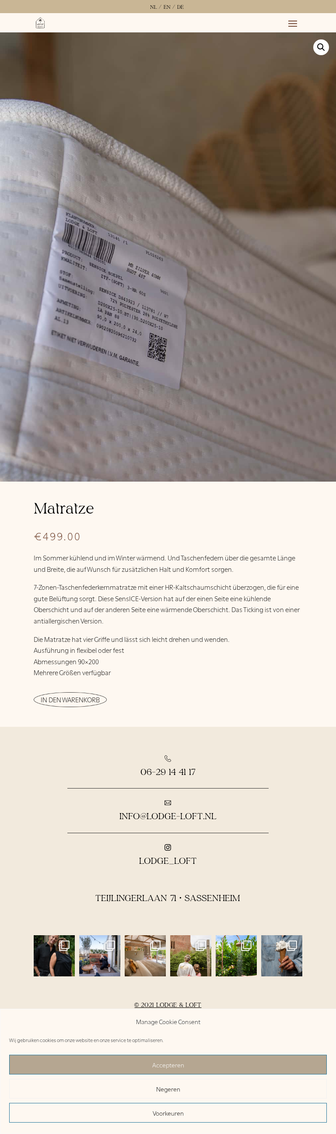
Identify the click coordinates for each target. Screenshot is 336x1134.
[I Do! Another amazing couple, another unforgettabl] (190, 955)
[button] (321, 47)
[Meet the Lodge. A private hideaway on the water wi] (145, 955)
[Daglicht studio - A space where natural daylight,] (99, 955)
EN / (169, 7)
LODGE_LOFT (168, 860)
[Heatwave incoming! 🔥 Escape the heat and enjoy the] (236, 955)
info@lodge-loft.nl (168, 815)
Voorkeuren (168, 1112)
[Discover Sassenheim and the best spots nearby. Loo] (281, 955)
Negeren (168, 1088)
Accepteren (168, 1064)
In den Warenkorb (70, 699)
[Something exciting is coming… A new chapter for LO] (54, 955)
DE (180, 7)
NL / (155, 7)
